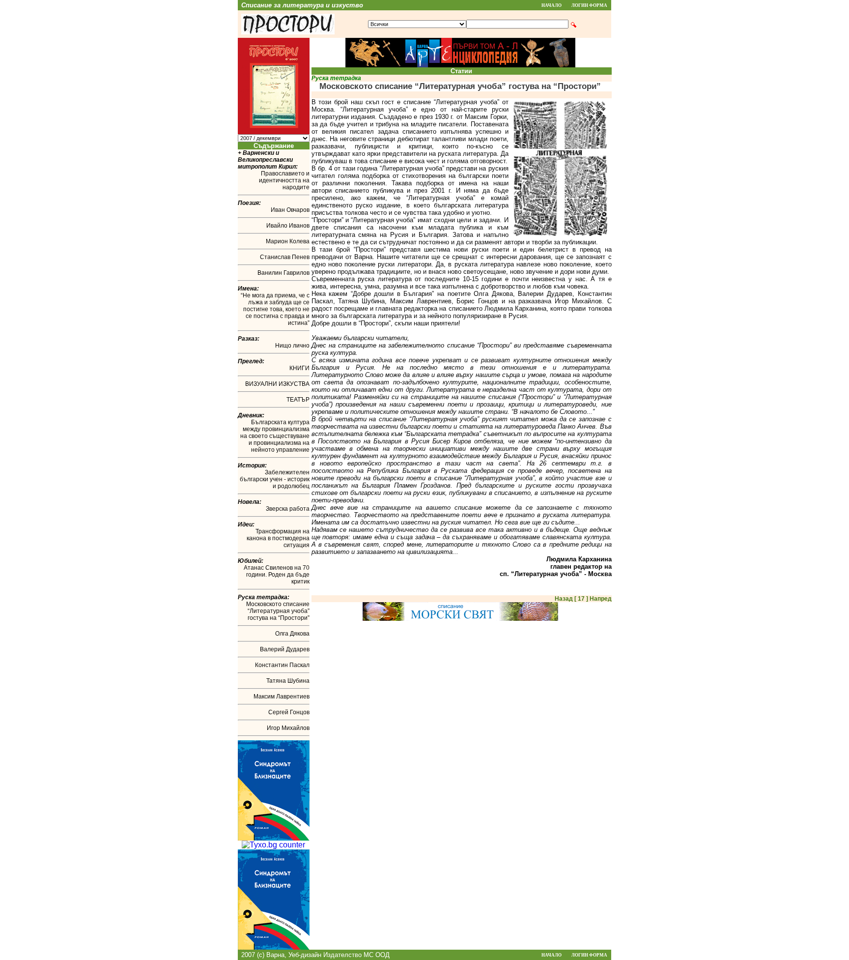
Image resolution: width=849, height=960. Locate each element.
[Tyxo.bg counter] (273, 845)
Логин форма (589, 5)
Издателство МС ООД (356, 955)
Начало (551, 5)
